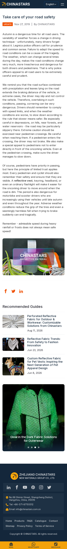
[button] (62, 4)
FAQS (29, 521)
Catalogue (40, 521)
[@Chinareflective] (49, 487)
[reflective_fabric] (41, 487)
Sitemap (10, 526)
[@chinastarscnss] (17, 487)
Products (19, 521)
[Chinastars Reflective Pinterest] (33, 487)
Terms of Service (44, 526)
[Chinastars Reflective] (25, 487)
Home (9, 521)
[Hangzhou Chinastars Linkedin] (9, 487)
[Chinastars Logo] (14, 476)
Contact (53, 521)
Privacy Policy (25, 526)
